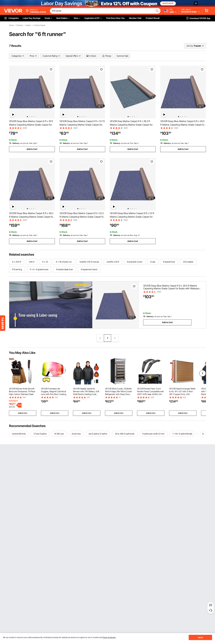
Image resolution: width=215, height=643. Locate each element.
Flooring (20, 25)
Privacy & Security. (109, 637)
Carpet (28, 25)
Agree (200, 637)
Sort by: (190, 45)
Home (11, 25)
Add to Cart (32, 149)
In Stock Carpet (39, 25)
